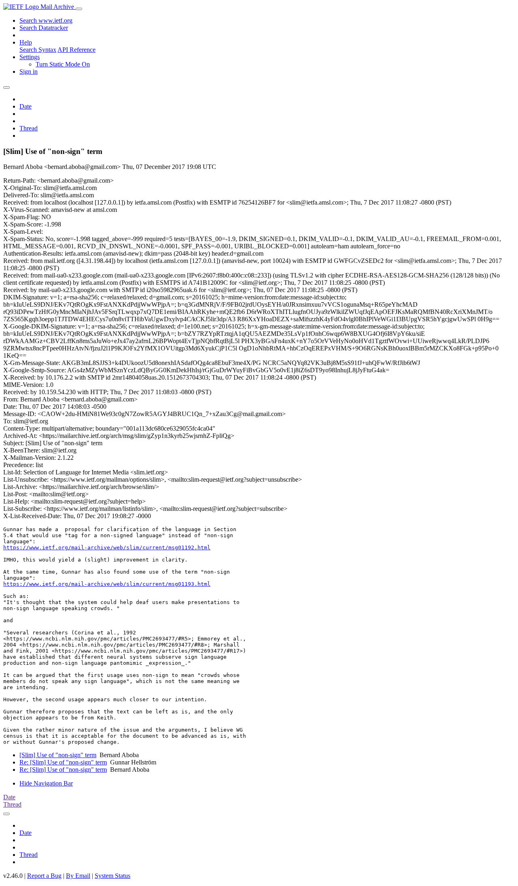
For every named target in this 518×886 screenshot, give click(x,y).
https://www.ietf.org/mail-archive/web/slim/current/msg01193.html (106, 584)
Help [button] (25, 42)
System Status (112, 875)
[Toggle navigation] (79, 9)
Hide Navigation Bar (46, 783)
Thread (28, 128)
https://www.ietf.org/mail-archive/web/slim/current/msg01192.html (106, 547)
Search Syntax (37, 49)
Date (25, 106)
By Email (78, 875)
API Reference (76, 49)
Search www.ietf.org (45, 20)
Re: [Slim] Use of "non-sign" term (63, 762)
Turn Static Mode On (63, 64)
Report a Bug (44, 875)
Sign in (28, 71)
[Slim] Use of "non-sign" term (57, 754)
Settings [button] (29, 56)
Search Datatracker (43, 27)
